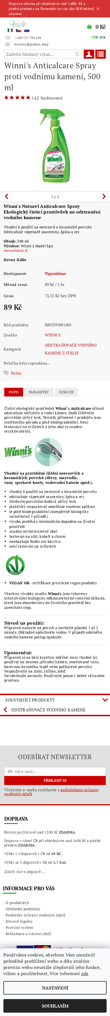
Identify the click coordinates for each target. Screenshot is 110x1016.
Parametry (39, 392)
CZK (95, 37)
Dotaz (16, 373)
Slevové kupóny (19, 921)
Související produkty (30, 700)
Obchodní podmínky (23, 908)
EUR (102, 37)
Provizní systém (20, 927)
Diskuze (66, 392)
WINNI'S (53, 335)
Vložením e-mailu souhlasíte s (51, 792)
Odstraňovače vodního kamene (48, 710)
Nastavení (55, 988)
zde (85, 973)
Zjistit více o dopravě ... (24, 871)
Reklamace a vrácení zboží (28, 933)
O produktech (17, 902)
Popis (14, 392)
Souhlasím (55, 1006)
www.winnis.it (16, 250)
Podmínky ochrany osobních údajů (35, 915)
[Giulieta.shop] (27, 24)
